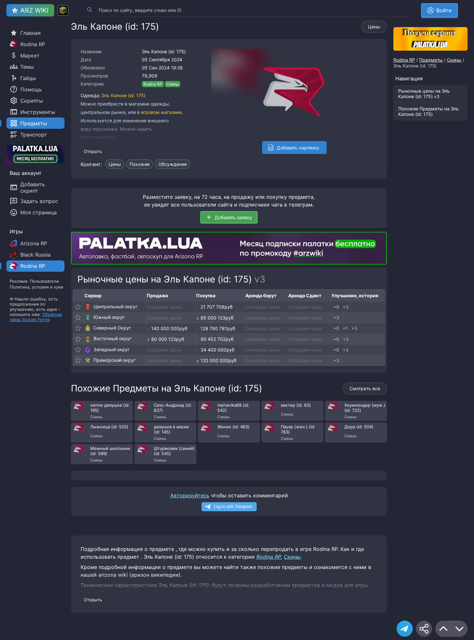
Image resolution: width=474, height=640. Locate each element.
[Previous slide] (217, 55)
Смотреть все (365, 388)
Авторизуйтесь (189, 495)
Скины (172, 84)
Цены (374, 26)
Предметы (431, 60)
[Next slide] (370, 55)
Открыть (93, 151)
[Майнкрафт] (63, 10)
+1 (345, 328)
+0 (336, 307)
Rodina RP (152, 84)
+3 (345, 307)
